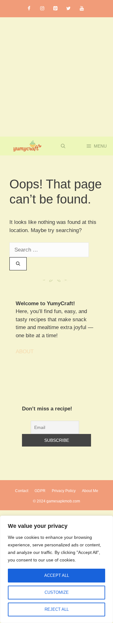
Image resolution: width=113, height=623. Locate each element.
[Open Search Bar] (63, 146)
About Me (90, 491)
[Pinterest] (55, 8)
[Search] (18, 263)
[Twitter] (68, 8)
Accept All (56, 575)
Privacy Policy (64, 491)
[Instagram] (42, 8)
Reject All (57, 609)
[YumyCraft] (26, 146)
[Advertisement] (56, 76)
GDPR (40, 491)
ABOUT (25, 352)
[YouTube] (81, 8)
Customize (57, 592)
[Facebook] (29, 8)
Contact (21, 491)
